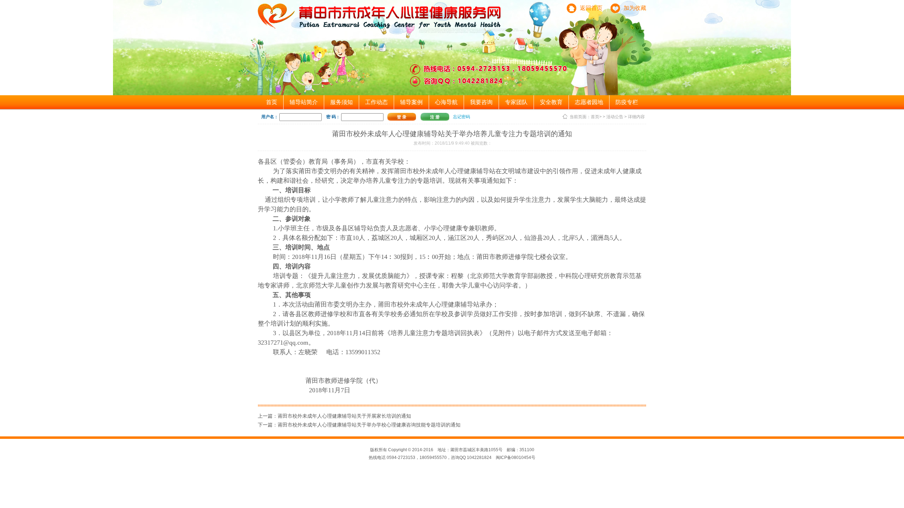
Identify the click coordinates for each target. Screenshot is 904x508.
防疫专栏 (626, 102)
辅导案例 (411, 102)
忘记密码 (461, 116)
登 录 (401, 117)
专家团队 (516, 102)
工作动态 (376, 102)
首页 (271, 102)
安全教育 (551, 102)
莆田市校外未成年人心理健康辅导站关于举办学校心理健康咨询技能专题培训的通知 (369, 425)
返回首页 (591, 8)
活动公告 (614, 116)
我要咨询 (481, 102)
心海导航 (446, 102)
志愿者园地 (589, 102)
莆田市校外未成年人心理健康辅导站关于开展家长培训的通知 (344, 416)
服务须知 (341, 102)
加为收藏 (635, 8)
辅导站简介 (304, 102)
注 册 (435, 117)
